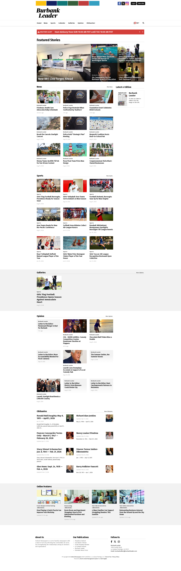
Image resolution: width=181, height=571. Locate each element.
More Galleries (140, 272)
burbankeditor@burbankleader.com (126, 551)
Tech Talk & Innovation (99, 505)
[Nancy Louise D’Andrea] (109, 435)
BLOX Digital (104, 558)
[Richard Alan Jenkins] (109, 418)
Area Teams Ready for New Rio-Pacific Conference (47, 226)
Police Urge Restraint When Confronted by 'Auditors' (73, 109)
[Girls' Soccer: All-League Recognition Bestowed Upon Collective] (101, 243)
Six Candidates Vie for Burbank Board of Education (104, 78)
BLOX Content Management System (89, 558)
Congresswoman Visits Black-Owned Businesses (101, 162)
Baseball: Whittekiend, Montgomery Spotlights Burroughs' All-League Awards (101, 227)
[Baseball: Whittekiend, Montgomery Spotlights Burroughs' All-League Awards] (101, 214)
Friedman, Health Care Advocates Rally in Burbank (47, 109)
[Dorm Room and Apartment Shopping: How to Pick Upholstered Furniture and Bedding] (76, 497)
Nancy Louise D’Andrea (87, 433)
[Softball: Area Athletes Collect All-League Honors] (75, 214)
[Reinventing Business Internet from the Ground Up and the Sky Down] (132, 497)
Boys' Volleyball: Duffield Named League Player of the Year (48, 256)
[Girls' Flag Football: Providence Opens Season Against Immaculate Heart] (49, 283)
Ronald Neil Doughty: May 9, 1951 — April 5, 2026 (50, 417)
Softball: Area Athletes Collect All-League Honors (74, 226)
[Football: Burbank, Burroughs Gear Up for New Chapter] (101, 185)
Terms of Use (108, 557)
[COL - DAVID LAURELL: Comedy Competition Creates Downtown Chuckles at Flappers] (75, 326)
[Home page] (48, 13)
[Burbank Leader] (122, 101)
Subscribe (141, 3)
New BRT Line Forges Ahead (55, 79)
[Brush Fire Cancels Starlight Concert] (48, 123)
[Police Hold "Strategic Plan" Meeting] (75, 123)
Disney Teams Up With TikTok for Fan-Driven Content (48, 162)
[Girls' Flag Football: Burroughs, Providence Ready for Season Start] (48, 185)
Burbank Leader (43, 76)
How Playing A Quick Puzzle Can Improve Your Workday (49, 511)
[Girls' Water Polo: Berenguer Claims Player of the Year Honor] (75, 243)
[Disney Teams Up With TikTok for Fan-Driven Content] (48, 149)
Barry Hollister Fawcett (87, 466)
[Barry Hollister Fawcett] (109, 469)
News (39, 86)
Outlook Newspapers (76, 557)
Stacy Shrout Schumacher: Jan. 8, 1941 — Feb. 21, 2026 (49, 450)
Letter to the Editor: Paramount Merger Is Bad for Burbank (48, 326)
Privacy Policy (115, 557)
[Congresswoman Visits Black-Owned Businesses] (101, 149)
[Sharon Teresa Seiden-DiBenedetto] (109, 451)
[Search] (143, 23)
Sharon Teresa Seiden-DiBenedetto (87, 450)
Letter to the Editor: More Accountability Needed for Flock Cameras (48, 357)
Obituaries (42, 411)
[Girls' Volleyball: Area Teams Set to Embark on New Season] (75, 185)
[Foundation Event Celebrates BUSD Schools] (101, 96)
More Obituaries (108, 411)
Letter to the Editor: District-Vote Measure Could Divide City (73, 385)
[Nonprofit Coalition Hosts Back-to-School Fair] (101, 123)
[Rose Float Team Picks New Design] (75, 149)
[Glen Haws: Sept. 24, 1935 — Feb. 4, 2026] (70, 469)
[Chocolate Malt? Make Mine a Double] (101, 326)
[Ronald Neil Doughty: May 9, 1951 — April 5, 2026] (70, 418)
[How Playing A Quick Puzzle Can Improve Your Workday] (49, 497)
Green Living (68, 505)
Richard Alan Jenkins (86, 415)
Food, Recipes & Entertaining (46, 505)
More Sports (109, 176)
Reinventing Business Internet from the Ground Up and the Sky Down (132, 512)
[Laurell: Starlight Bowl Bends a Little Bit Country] (48, 385)
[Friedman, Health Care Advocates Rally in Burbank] (48, 96)
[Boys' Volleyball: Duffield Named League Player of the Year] (48, 243)
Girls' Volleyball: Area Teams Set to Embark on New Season (74, 198)
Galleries (41, 272)
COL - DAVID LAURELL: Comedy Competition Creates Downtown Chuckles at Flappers (74, 340)
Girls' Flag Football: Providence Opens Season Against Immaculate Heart (130, 59)
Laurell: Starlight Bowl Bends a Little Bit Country (48, 398)
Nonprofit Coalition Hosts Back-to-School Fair (99, 135)
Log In (133, 3)
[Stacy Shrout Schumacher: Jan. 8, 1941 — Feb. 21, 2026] (70, 451)
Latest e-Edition (123, 87)
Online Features (44, 486)
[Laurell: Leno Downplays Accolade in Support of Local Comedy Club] (75, 356)
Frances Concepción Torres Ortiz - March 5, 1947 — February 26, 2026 (49, 435)
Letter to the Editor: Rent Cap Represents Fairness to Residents (101, 385)
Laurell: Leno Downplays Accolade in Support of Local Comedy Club (74, 370)
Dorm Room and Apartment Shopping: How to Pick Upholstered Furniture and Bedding (74, 513)
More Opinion (109, 316)
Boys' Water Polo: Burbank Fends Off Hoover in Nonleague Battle (103, 59)
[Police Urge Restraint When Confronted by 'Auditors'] (75, 96)
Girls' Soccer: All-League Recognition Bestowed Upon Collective (101, 256)
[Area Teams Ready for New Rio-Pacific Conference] (48, 214)
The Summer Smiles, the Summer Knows (100, 356)
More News (110, 87)
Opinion (40, 316)
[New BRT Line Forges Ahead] (63, 71)
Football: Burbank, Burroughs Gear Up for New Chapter (101, 198)
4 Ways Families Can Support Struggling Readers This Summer (103, 512)
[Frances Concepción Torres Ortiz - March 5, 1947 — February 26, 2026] (70, 435)
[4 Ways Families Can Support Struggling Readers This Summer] (104, 497)
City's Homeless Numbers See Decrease (130, 78)
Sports (94, 54)
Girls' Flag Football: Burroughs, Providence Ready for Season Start (48, 199)
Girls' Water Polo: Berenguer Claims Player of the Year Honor (74, 256)
